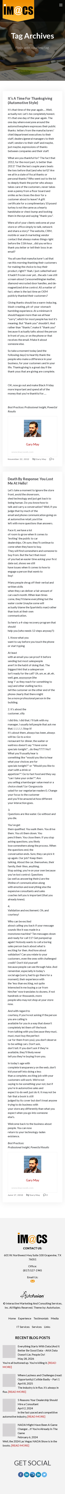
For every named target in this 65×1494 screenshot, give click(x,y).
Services (37, 1326)
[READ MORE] (17, 1391)
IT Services (23, 1326)
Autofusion (53, 1307)
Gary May (41, 459)
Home (12, 1318)
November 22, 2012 (18, 459)
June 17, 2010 (15, 1195)
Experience (24, 1318)
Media (55, 1318)
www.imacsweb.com (22, 451)
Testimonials (41, 1318)
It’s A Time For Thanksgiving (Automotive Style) (30, 100)
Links (47, 1326)
